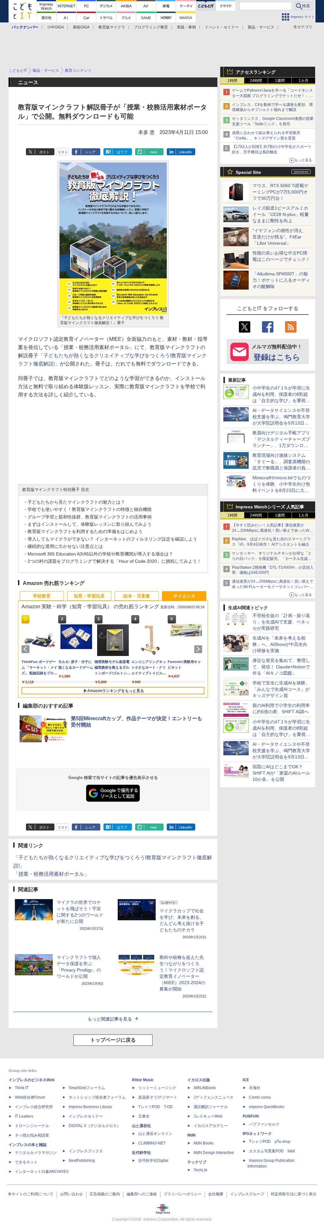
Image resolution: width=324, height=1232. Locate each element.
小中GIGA (55, 27)
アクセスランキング (256, 72)
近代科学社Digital (153, 1160)
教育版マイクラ (111, 27)
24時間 (256, 80)
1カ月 (303, 80)
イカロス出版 (198, 1080)
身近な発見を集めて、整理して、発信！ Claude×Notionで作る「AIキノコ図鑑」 (281, 667)
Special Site (248, 172)
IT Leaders (24, 1116)
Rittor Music (143, 1080)
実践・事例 (186, 27)
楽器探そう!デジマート (157, 1097)
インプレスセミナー (86, 1116)
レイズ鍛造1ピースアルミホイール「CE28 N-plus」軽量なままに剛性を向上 (280, 214)
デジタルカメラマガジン (36, 1152)
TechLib (200, 1170)
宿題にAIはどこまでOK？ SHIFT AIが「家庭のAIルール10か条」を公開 (281, 773)
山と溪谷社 (141, 1126)
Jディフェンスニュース (214, 1097)
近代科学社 (141, 1152)
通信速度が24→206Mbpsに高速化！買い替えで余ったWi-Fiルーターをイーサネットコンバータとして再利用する (272, 586)
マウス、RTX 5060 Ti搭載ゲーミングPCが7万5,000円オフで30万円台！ (280, 192)
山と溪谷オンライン (155, 1133)
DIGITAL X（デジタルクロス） (95, 1126)
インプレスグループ (247, 1194)
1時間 (232, 80)
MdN (191, 1135)
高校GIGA (81, 27)
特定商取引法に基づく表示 (293, 1194)
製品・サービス (261, 27)
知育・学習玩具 (89, 595)
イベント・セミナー (222, 27)
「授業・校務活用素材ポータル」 (51, 874)
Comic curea (260, 1097)
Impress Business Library (90, 1107)
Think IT (21, 1088)
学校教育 (42, 595)
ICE (246, 1080)
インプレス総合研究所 (34, 1107)
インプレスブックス (86, 1151)
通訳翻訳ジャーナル (211, 1107)
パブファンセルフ (264, 1124)
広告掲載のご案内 (105, 1194)
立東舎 (144, 1116)
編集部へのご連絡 (142, 1194)
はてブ (122, 152)
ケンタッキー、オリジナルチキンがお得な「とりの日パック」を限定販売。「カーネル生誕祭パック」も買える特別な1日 (272, 558)
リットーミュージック (157, 1088)
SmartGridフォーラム (87, 1088)
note (153, 152)
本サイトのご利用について (30, 1194)
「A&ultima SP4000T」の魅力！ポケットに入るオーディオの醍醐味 (281, 280)
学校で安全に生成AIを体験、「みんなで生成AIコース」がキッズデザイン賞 (281, 689)
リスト (63, 152)
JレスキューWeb (208, 1116)
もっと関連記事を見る (110, 1018)
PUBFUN (251, 1116)
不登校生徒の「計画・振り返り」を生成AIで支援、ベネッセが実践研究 (281, 622)
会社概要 (215, 1194)
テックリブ (196, 1162)
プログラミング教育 (151, 27)
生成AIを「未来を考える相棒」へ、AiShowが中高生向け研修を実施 (279, 644)
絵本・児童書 (136, 595)
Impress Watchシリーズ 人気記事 (270, 506)
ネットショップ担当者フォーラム (97, 1097)
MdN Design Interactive (214, 1152)
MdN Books (204, 1143)
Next (199, 649)
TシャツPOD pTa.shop (269, 1141)
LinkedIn (185, 152)
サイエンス (184, 595)
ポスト (44, 152)
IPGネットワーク (257, 1133)
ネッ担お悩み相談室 (32, 1135)
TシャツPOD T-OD (155, 1107)
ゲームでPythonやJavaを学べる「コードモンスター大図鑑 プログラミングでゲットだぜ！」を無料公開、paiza (272, 95)
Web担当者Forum (30, 1097)
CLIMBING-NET (151, 1143)
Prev (27, 649)
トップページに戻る (113, 1040)
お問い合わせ (71, 1194)
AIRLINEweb (205, 1088)
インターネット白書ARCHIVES (42, 1171)
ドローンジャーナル (32, 1126)
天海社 (254, 1088)
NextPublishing (82, 1160)
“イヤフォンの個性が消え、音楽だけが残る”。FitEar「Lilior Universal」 (279, 237)
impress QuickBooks (266, 1107)
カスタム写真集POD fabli (272, 1151)
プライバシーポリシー (183, 1194)
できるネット (26, 1162)
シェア (90, 152)
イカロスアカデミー (211, 1126)
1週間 (280, 80)
